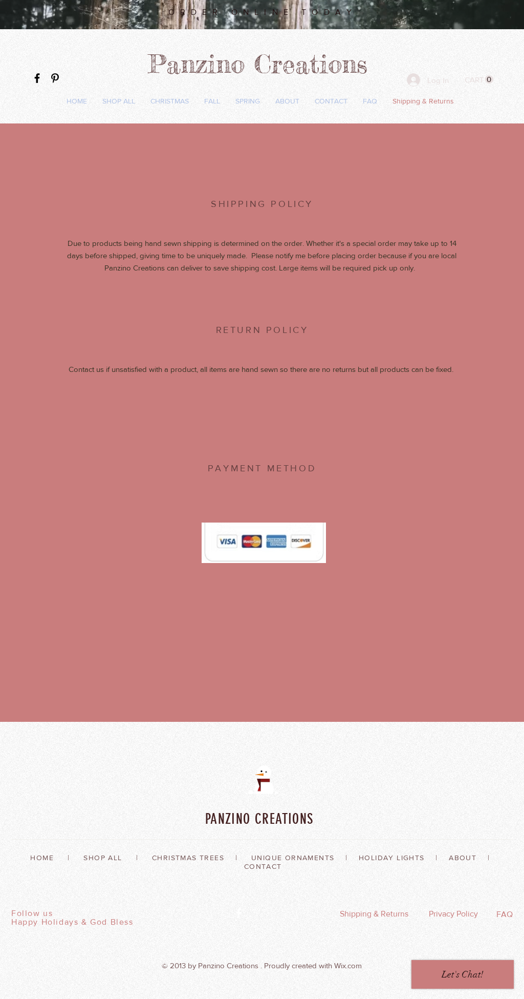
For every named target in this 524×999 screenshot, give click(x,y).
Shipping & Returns (374, 913)
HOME (42, 858)
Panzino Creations (262, 63)
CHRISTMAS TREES (188, 858)
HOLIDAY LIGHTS (392, 858)
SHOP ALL (102, 858)
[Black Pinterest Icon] (55, 78)
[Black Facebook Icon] (37, 78)
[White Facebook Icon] (238, 913)
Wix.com (348, 965)
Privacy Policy (453, 913)
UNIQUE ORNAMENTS (292, 858)
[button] (479, 79)
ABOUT (462, 858)
